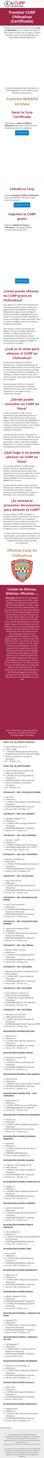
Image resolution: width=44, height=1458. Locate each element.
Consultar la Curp (22, 205)
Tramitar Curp (22, 133)
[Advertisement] (22, 63)
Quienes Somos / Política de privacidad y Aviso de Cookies (22, 1444)
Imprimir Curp (22, 281)
